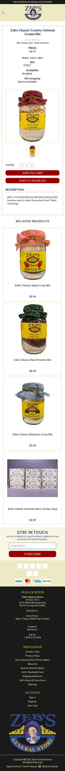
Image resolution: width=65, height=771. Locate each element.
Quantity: (10, 164)
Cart (62, 13)
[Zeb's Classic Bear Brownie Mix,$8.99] (32, 329)
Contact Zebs (32, 651)
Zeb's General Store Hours (32, 680)
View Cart (32, 705)
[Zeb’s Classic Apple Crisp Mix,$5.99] (32, 255)
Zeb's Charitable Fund (32, 672)
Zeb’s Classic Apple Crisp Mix (32, 285)
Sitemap (32, 684)
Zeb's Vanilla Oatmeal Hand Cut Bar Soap (32, 508)
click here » (32, 629)
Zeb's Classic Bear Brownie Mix (32, 359)
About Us (32, 664)
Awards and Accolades (32, 668)
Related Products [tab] (32, 221)
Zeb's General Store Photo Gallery (32, 660)
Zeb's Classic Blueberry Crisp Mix (32, 434)
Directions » (32, 610)
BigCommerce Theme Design (22, 766)
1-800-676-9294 (32, 637)
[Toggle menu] (3, 13)
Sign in (32, 697)
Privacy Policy (32, 656)
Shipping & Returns (32, 676)
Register (32, 701)
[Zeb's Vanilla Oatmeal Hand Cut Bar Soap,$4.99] (32, 478)
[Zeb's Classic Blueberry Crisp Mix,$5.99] (32, 404)
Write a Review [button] (41, 43)
